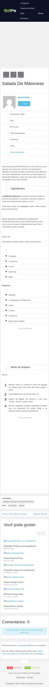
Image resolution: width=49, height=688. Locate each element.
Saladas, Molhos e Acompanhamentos (18, 502)
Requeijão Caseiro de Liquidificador (19, 570)
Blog (22, 13)
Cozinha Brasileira (17, 152)
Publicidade (20, 677)
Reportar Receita (40, 514)
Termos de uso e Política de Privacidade (24, 673)
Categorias (24, 3)
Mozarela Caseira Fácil (13, 594)
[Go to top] (25, 661)
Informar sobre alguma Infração (14, 514)
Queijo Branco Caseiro (13, 606)
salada (21, 505)
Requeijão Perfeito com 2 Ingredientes (20, 546)
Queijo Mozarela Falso (13, 558)
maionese (12, 505)
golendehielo (23, 97)
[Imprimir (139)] (21, 75)
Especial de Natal (27, 8)
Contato (30, 677)
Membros (24, 18)
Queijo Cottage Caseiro (14, 582)
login (20, 645)
